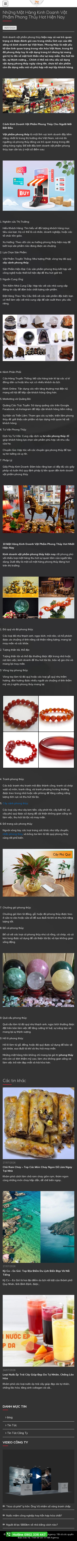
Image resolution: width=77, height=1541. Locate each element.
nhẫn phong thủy (12, 834)
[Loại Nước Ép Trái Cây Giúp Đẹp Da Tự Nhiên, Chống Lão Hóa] (38, 1331)
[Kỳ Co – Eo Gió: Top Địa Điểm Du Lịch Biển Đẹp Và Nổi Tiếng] (38, 1227)
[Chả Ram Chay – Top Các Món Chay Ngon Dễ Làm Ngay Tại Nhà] (38, 1123)
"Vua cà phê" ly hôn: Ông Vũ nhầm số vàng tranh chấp (38, 1506)
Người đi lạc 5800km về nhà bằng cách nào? (32, 1524)
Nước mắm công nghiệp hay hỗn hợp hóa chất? (34, 1515)
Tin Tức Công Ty (17, 1433)
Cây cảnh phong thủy (15, 803)
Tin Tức (12, 1425)
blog (10, 1417)
